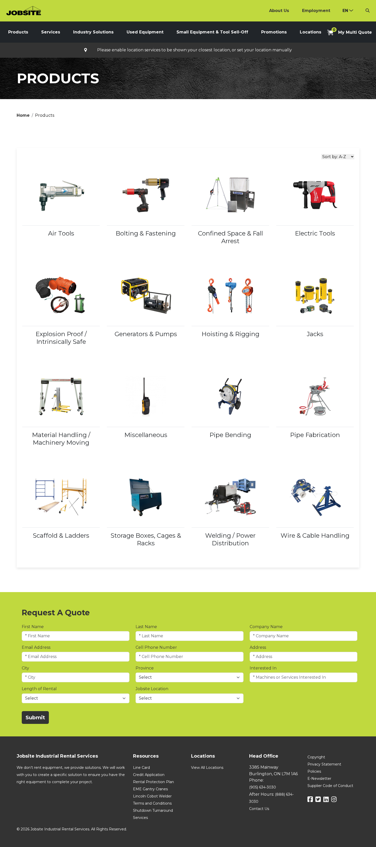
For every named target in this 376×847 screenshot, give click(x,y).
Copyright (316, 757)
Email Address (36, 647)
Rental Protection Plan (153, 782)
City (25, 668)
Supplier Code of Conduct (330, 785)
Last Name (146, 626)
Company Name (266, 626)
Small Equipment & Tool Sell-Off (212, 32)
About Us (279, 10)
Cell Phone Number (156, 647)
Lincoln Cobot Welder (152, 796)
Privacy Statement (324, 764)
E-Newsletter (319, 778)
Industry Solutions (93, 32)
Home (23, 115)
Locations (310, 32)
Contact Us (259, 808)
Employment (316, 10)
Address (258, 647)
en (345, 10)
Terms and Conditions (152, 803)
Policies (314, 771)
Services (50, 32)
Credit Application (148, 774)
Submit (35, 717)
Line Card (141, 767)
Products (18, 32)
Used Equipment (145, 32)
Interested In (263, 668)
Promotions (274, 32)
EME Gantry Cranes (150, 789)
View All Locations (207, 767)
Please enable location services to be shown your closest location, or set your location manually (194, 50)
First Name (33, 626)
